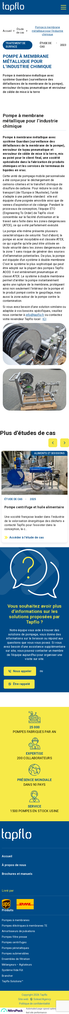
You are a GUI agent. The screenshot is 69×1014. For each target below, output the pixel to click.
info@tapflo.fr (35, 315)
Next (64, 442)
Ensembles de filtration (16, 958)
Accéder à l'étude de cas (26, 537)
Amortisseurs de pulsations (18, 931)
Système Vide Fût (12, 970)
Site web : (23, 999)
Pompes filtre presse (14, 936)
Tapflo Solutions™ (12, 981)
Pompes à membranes (15, 920)
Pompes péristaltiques (15, 948)
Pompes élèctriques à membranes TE (24, 925)
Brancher (7, 975)
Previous (52, 442)
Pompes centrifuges (14, 942)
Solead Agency (42, 999)
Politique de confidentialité (34, 1003)
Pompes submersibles (15, 953)
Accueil (7, 30)
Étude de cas (20, 31)
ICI (44, 319)
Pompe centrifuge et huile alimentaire (34, 507)
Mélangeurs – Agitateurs (17, 964)
